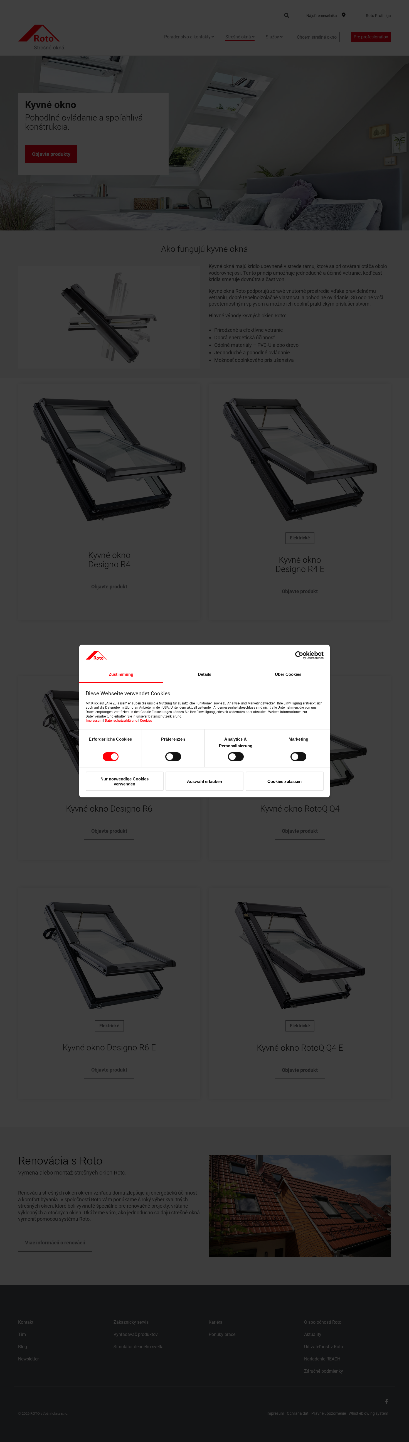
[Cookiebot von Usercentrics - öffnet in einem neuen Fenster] (299, 655)
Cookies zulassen (284, 781)
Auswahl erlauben (204, 781)
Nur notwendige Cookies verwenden (124, 781)
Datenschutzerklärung (121, 721)
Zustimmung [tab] (121, 674)
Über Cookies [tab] (288, 674)
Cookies (146, 721)
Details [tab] (204, 674)
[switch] (173, 756)
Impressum (94, 721)
